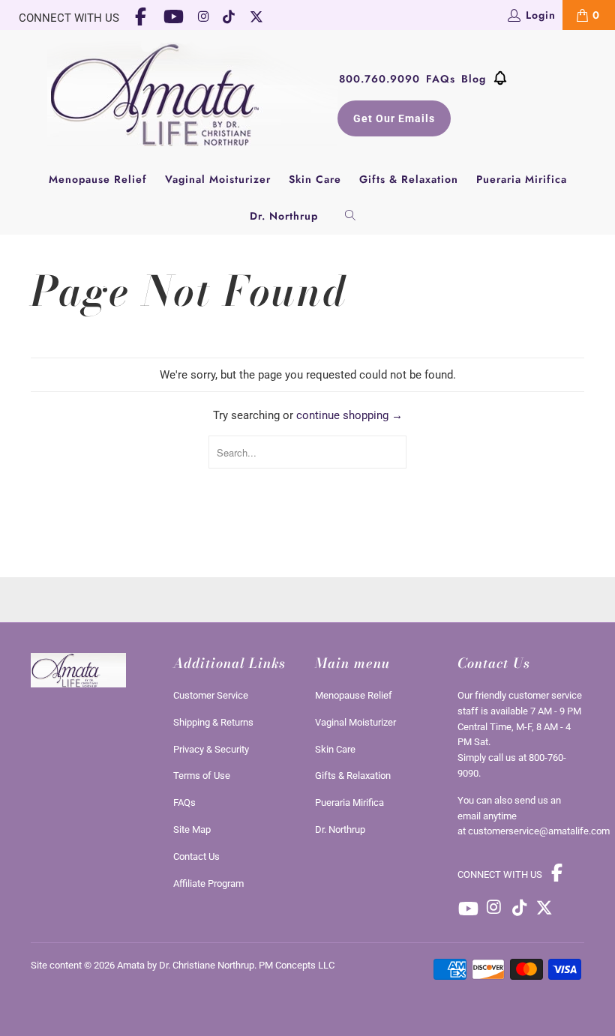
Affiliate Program (208, 883)
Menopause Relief (98, 179)
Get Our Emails (394, 118)
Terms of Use (201, 775)
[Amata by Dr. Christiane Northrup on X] (257, 18)
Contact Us (196, 856)
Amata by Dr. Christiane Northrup (185, 965)
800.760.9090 (379, 78)
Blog (473, 78)
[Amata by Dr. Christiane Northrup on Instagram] (203, 18)
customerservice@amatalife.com (539, 831)
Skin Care (315, 179)
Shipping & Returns (213, 722)
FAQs (440, 78)
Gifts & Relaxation (408, 179)
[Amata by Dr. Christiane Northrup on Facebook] (141, 18)
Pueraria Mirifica (521, 179)
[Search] (350, 216)
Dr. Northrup (284, 215)
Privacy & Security (211, 749)
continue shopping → (349, 415)
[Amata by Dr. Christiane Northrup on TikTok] (229, 18)
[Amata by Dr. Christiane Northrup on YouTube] (174, 18)
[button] (500, 80)
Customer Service (210, 695)
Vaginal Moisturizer (218, 179)
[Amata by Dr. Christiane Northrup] (192, 95)
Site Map (192, 829)
